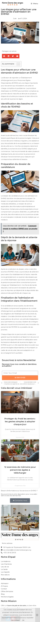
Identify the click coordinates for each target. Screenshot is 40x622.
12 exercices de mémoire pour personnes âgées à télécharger (20, 470)
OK (23, 620)
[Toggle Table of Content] (17, 64)
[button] (4, 56)
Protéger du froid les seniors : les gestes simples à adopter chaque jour (20, 421)
